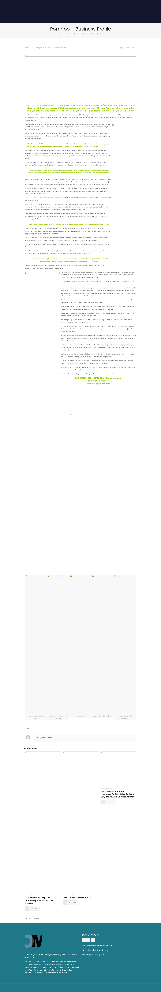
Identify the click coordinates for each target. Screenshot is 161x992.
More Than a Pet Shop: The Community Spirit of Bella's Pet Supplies (39, 900)
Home (61, 34)
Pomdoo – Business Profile (92, 34)
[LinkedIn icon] (127, 988)
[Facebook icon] (124, 988)
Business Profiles (73, 34)
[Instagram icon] (129, 988)
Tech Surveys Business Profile (77, 897)
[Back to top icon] (134, 987)
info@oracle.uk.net (42, 48)
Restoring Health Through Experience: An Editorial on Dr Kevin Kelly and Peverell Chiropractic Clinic (118, 794)
